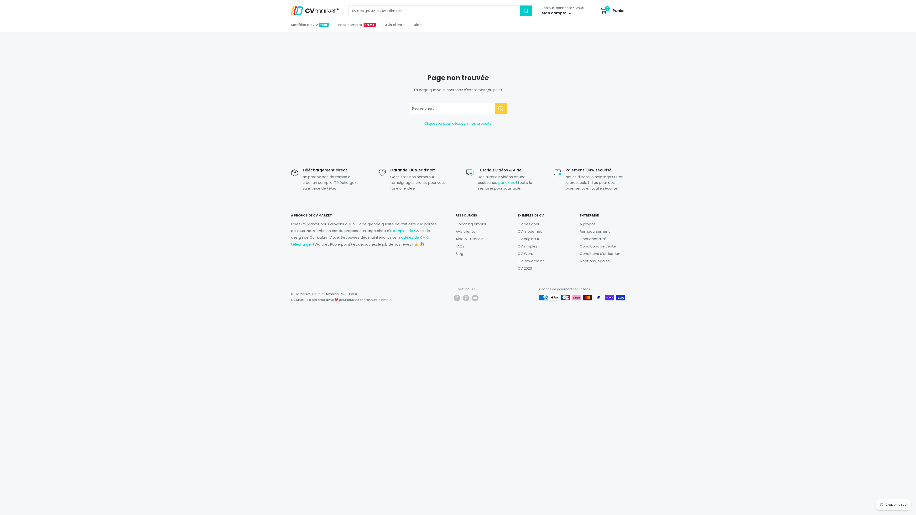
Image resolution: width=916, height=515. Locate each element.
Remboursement (595, 231)
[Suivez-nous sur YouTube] (475, 298)
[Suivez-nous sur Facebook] (457, 298)
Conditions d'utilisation (600, 253)
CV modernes (530, 231)
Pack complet (356, 24)
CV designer (528, 224)
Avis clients (395, 24)
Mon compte (554, 13)
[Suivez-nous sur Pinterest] (466, 298)
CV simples (527, 246)
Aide (418, 24)
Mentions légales (595, 260)
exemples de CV (404, 230)
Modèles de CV (309, 24)
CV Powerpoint (531, 260)
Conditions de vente (598, 246)
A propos (588, 224)
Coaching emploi (471, 224)
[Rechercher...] (501, 108)
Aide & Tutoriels (469, 238)
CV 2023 (525, 268)
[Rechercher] (526, 10)
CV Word (525, 253)
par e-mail (507, 182)
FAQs (460, 246)
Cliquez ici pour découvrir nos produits (458, 123)
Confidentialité (593, 238)
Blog (459, 253)
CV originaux (529, 238)
